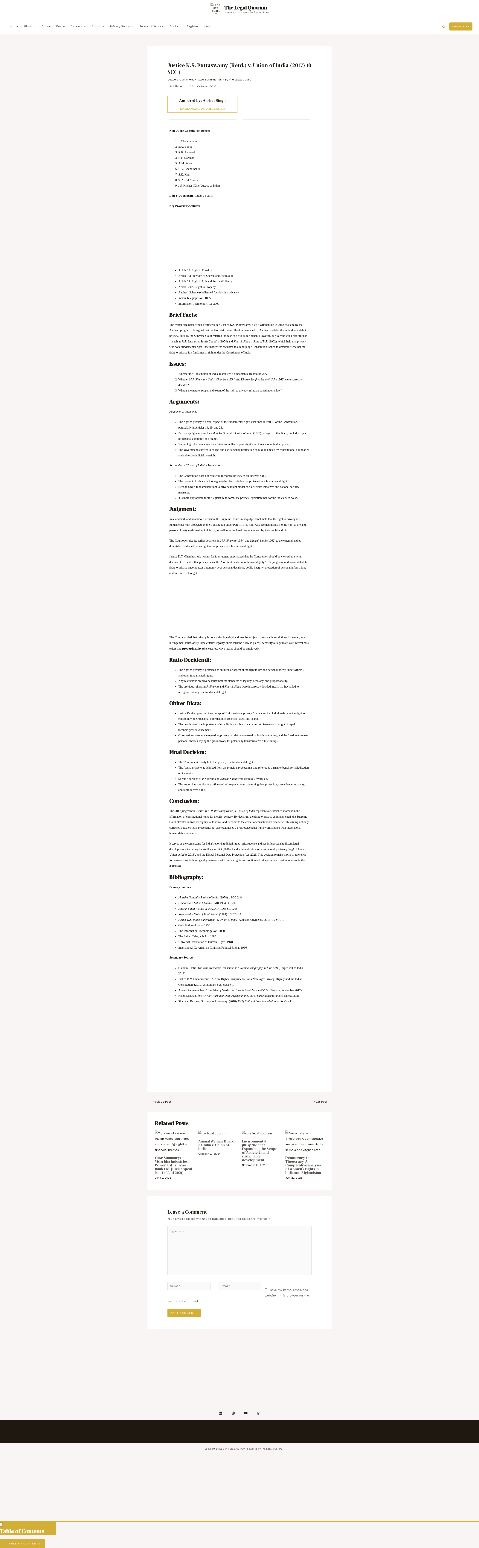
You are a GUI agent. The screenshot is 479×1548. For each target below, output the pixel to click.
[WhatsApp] (258, 1413)
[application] (34, 26)
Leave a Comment (180, 79)
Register (192, 26)
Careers (76, 26)
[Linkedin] (220, 1413)
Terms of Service (151, 26)
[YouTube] (246, 1413)
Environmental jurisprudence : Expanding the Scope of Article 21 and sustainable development (259, 1150)
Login (208, 26)
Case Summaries (209, 79)
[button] (444, 26)
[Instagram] (233, 1413)
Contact (175, 26)
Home (14, 26)
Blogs (28, 26)
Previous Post (159, 1101)
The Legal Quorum (245, 7)
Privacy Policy (120, 26)
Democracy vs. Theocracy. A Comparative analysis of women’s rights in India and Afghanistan (303, 1165)
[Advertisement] (239, 240)
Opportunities (51, 26)
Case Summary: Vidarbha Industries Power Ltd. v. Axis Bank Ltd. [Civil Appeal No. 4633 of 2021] (173, 1165)
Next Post (322, 1101)
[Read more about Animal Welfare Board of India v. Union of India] (212, 1133)
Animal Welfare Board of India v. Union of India (216, 1145)
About (96, 26)
